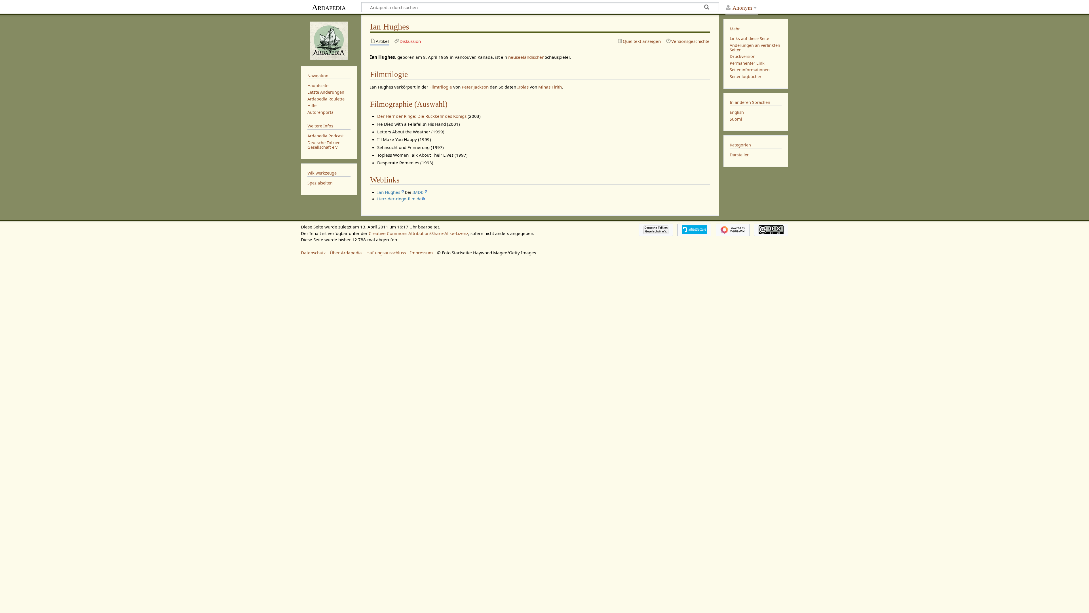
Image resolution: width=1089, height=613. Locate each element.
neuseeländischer (526, 57)
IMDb (417, 192)
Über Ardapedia (346, 252)
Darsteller (739, 155)
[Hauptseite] (329, 40)
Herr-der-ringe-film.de (399, 198)
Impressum (421, 252)
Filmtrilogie (440, 87)
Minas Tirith (550, 87)
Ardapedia (329, 7)
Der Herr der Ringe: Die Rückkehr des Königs (422, 116)
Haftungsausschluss (386, 252)
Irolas (523, 87)
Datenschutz (313, 252)
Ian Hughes (388, 192)
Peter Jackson (475, 87)
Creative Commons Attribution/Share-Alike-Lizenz (418, 233)
